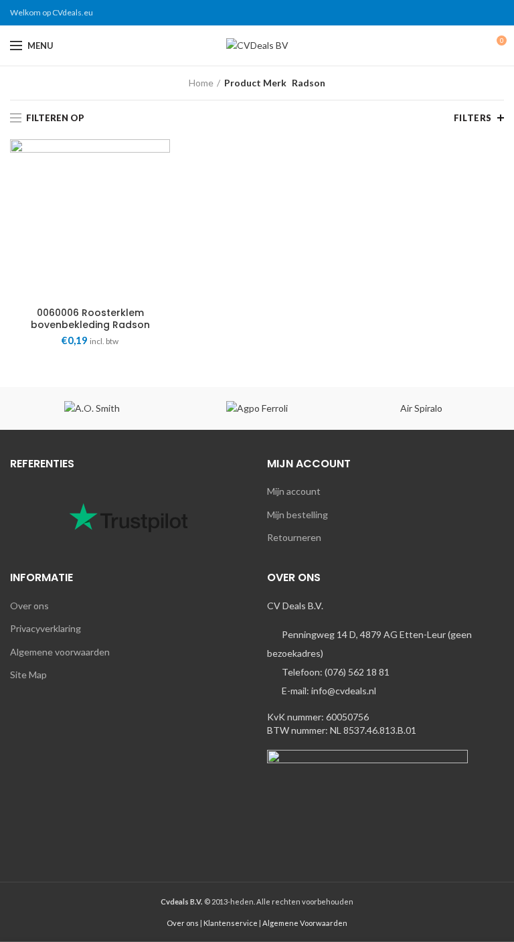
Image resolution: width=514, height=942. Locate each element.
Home (201, 82)
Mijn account (294, 491)
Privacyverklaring (45, 628)
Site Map (28, 674)
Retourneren (294, 537)
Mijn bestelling (297, 514)
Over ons (29, 605)
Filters (473, 117)
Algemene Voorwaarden (304, 923)
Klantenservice (230, 923)
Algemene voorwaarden (60, 651)
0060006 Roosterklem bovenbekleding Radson (90, 319)
